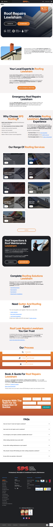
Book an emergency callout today (26, 87)
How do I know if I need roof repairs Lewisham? (14, 423)
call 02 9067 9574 (24, 262)
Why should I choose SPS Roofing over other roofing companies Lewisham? (21, 450)
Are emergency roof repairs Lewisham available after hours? (17, 434)
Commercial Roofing (5, 494)
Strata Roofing (4, 491)
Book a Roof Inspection (10, 386)
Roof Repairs (4, 492)
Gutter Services (4, 486)
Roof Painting (13, 291)
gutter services (33, 318)
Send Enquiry (46, 407)
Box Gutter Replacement (16, 314)
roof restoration (43, 132)
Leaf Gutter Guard (4, 502)
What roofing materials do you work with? (13, 440)
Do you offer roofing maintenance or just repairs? (15, 445)
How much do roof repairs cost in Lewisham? (14, 429)
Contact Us (10, 23)
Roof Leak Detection (5, 497)
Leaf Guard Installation (16, 316)
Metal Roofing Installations (16, 294)
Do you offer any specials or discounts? (12, 456)
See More (26, 230)
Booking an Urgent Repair (30, 480)
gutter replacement (47, 137)
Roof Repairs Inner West (5, 489)
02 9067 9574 (23, 23)
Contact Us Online (14, 384)
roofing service (45, 134)
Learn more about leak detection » (17, 340)
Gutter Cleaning (14, 312)
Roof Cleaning (14, 289)
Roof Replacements (15, 287)
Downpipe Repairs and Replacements (7, 503)
